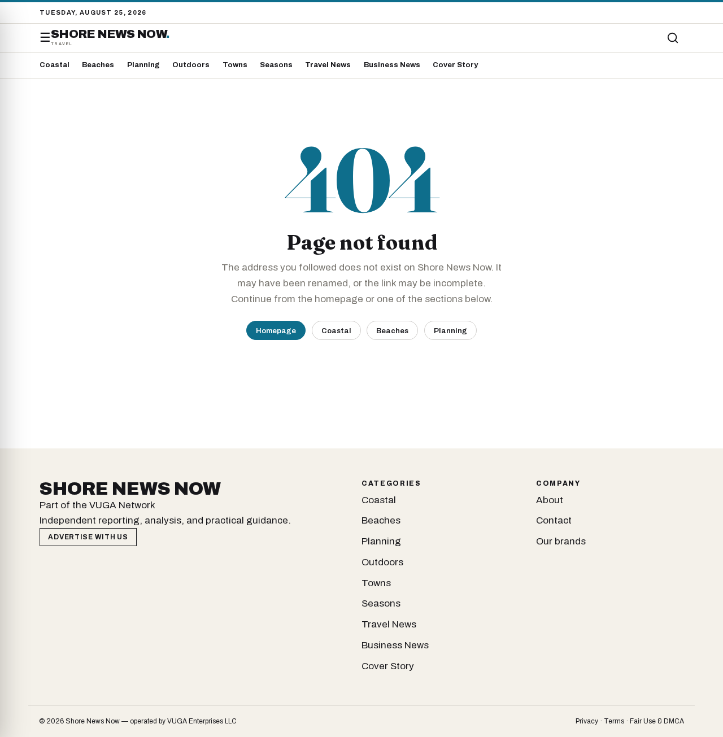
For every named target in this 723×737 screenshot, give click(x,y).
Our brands (561, 541)
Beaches (98, 65)
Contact (554, 520)
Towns (235, 65)
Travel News (328, 65)
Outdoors (191, 65)
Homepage (276, 330)
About (549, 500)
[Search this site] (672, 38)
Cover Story (455, 65)
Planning (143, 65)
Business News (392, 65)
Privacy (587, 721)
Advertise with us (88, 537)
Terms (614, 721)
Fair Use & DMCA (657, 721)
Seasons (276, 65)
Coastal (54, 65)
